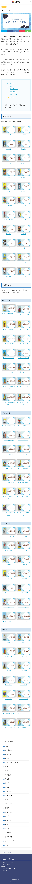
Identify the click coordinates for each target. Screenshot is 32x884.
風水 (6, 766)
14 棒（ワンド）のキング (23, 403)
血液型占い (8, 775)
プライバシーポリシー (8, 868)
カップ (12, 97)
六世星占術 (8, 795)
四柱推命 (8, 754)
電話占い (8, 820)
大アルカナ (10, 83)
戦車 (24, 177)
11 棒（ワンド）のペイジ (8, 387)
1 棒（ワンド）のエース (8, 314)
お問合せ (4, 870)
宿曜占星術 (8, 837)
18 (8, 262)
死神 (24, 219)
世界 (24, 276)
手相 (6, 799)
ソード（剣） (14, 94)
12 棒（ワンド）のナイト (23, 387)
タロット (4, 6)
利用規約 (4, 866)
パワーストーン (10, 804)
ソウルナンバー (10, 841)
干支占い (8, 779)
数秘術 (7, 787)
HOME (7, 746)
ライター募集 (5, 865)
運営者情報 (14, 879)
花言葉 (7, 808)
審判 (10, 276)
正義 (24, 205)
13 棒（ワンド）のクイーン (8, 403)
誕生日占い (8, 750)
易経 (6, 824)
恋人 (9, 177)
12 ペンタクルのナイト (23, 497)
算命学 (7, 758)
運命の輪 (10, 205)
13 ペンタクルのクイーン (8, 514)
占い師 (7, 828)
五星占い (8, 832)
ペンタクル (13, 91)
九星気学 (8, 791)
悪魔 (24, 234)
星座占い (8, 783)
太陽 (24, 262)
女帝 (24, 149)
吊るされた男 (10, 219)
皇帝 (9, 163)
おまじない (8, 812)
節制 (10, 234)
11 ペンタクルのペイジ (8, 497)
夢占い (7, 770)
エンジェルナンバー (11, 762)
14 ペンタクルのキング (23, 514)
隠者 (24, 191)
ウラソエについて (7, 863)
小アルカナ (10, 86)
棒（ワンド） (14, 89)
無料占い (8, 816)
